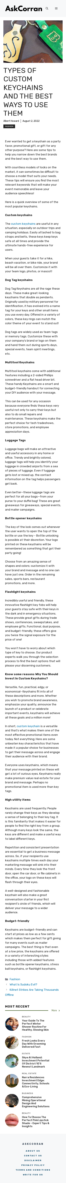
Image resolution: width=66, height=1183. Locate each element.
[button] (47, 8)
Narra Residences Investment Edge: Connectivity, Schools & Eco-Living (35, 1082)
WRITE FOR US (33, 1174)
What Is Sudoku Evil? (23, 984)
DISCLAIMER (33, 1160)
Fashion (9, 126)
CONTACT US (33, 1155)
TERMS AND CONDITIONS (33, 1170)
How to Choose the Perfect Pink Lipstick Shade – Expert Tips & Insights (35, 1122)
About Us (33, 1151)
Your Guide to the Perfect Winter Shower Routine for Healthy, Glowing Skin (35, 1025)
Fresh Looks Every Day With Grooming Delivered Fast (34, 1043)
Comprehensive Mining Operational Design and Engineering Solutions (36, 1102)
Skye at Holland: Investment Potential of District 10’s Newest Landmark (35, 1062)
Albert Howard (11, 121)
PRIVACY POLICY (33, 1165)
